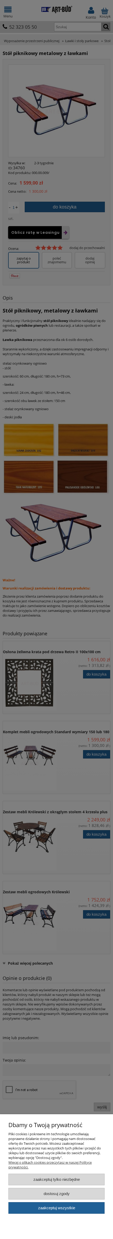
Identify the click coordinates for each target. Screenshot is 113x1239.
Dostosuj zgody (57, 1193)
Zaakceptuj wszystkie (56, 1208)
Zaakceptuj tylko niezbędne (56, 1179)
